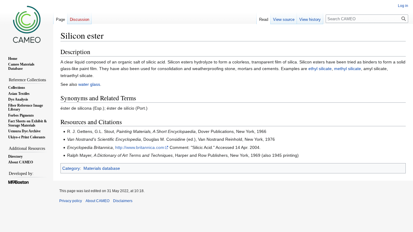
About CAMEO (97, 201)
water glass (89, 84)
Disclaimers (122, 201)
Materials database (101, 168)
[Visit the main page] (26, 24)
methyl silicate (347, 68)
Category (71, 168)
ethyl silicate (320, 68)
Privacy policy (70, 201)
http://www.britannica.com (139, 147)
